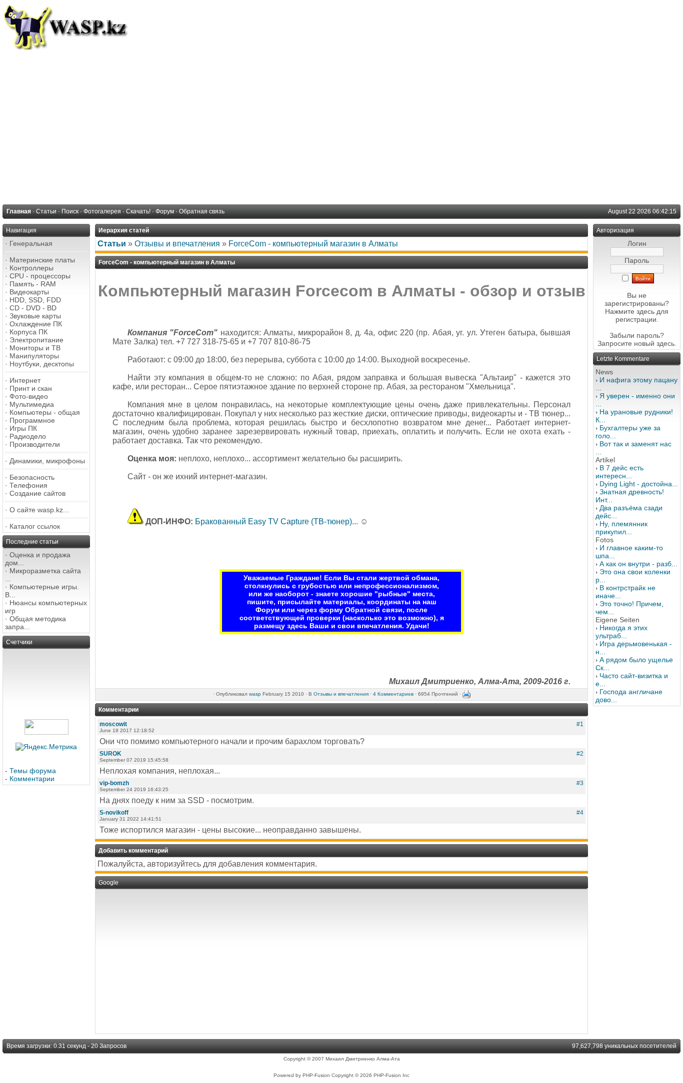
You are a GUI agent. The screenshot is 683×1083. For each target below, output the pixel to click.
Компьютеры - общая (45, 412)
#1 (580, 724)
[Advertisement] (342, 124)
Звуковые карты (35, 316)
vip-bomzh (114, 783)
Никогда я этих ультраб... (622, 632)
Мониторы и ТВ (35, 348)
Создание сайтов (38, 493)
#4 (580, 812)
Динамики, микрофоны (47, 461)
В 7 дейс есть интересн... (620, 472)
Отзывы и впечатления (177, 243)
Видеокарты (29, 292)
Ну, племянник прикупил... (622, 528)
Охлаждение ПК (36, 324)
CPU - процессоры (40, 276)
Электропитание (37, 340)
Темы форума (33, 771)
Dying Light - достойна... (639, 484)
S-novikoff (114, 812)
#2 (580, 753)
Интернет (25, 380)
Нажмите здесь (629, 311)
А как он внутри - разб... (639, 564)
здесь (665, 343)
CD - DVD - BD (33, 308)
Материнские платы (42, 260)
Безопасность (32, 477)
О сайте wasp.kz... (39, 510)
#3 (580, 783)
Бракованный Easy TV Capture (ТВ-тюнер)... (276, 521)
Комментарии (32, 779)
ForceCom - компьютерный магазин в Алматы (313, 243)
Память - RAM (33, 284)
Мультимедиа (32, 404)
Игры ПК (23, 428)
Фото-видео (29, 396)
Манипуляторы (34, 356)
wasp (255, 694)
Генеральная (31, 243)
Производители (35, 444)
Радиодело (28, 436)
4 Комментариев (393, 694)
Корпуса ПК (29, 332)
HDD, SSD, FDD (35, 300)
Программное (32, 420)
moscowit (113, 724)
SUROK (111, 753)
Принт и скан (31, 388)
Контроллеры (32, 268)
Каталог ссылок (35, 526)
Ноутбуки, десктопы (42, 364)
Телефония (29, 485)
